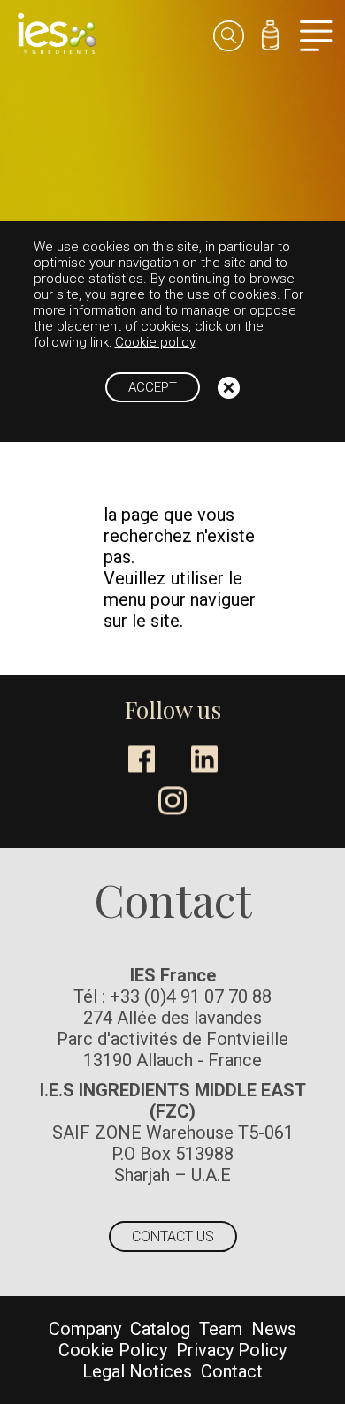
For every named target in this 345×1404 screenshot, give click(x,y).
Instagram (172, 800)
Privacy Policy (231, 1350)
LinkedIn (204, 758)
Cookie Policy (112, 1350)
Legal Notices (137, 1371)
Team (220, 1328)
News (273, 1328)
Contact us (173, 1236)
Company (85, 1328)
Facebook (141, 758)
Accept (152, 387)
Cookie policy (155, 342)
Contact (232, 1371)
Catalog (160, 1328)
